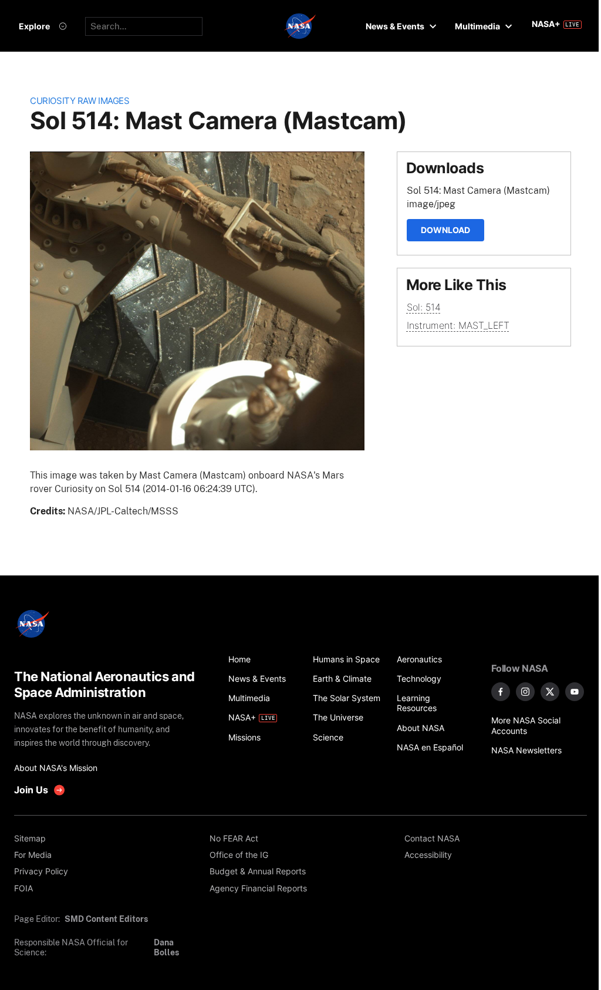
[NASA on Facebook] (500, 691)
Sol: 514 (424, 307)
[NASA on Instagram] (525, 691)
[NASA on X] (550, 691)
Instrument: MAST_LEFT (458, 325)
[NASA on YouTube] (574, 691)
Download (445, 230)
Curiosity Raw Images (79, 101)
